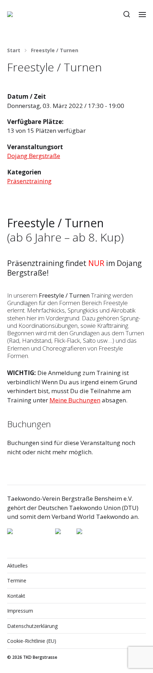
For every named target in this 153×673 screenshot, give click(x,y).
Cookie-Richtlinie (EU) (31, 640)
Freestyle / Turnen (54, 50)
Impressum (20, 610)
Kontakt (16, 595)
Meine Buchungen (74, 400)
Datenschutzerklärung (32, 626)
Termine (16, 580)
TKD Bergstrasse (40, 657)
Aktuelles (17, 565)
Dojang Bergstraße (33, 156)
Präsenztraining (29, 181)
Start (13, 50)
